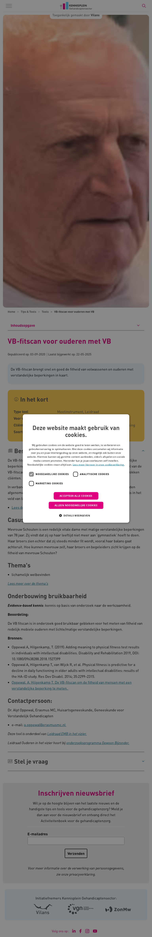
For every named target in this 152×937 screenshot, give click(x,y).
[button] (76, 515)
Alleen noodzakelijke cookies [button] (76, 505)
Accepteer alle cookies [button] (76, 495)
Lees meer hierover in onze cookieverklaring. (99, 464)
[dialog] (76, 468)
